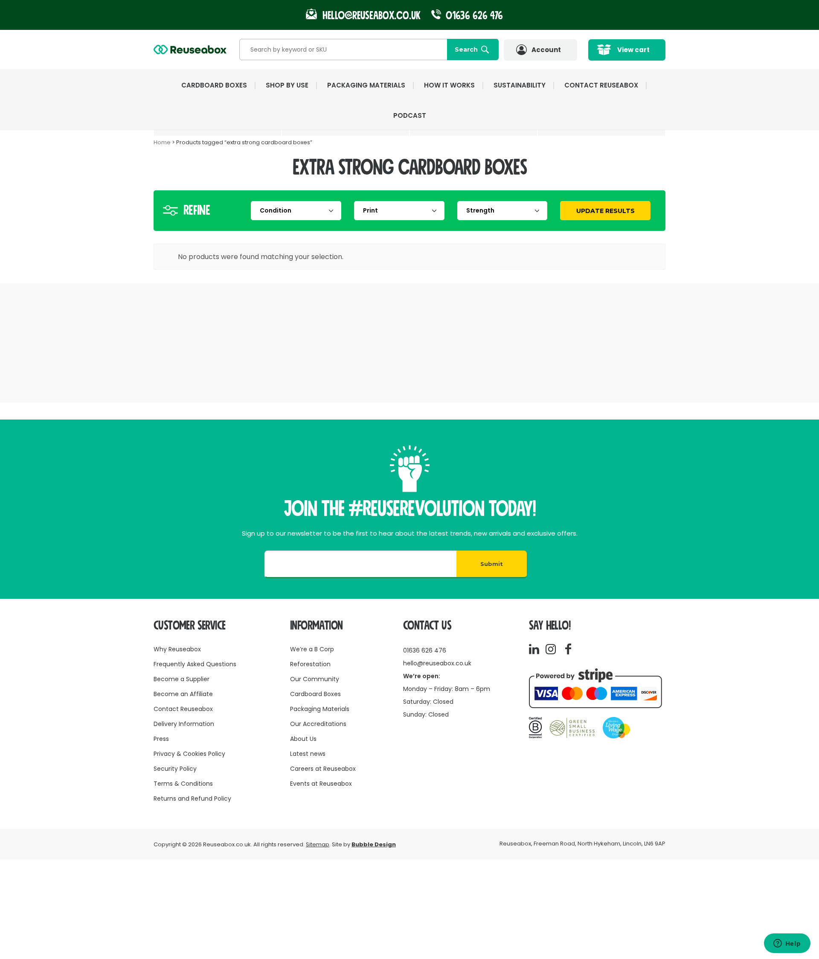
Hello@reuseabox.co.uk (371, 15)
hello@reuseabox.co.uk (437, 663)
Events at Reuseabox (321, 783)
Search (466, 49)
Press (161, 739)
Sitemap (317, 844)
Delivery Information (184, 724)
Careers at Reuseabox (323, 768)
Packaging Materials (319, 709)
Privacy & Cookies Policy (189, 753)
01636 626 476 (473, 15)
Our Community (314, 679)
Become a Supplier (181, 679)
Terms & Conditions (183, 783)
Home (162, 142)
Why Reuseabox (177, 649)
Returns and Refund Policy (192, 798)
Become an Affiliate (183, 694)
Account (546, 49)
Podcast (409, 115)
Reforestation (310, 664)
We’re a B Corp (312, 649)
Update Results (605, 211)
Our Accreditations (318, 724)
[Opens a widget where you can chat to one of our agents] (787, 944)
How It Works (449, 85)
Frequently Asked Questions (195, 664)
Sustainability (520, 85)
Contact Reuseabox (601, 85)
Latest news (307, 753)
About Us (303, 739)
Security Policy (175, 768)
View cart (633, 49)
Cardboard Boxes (315, 694)
